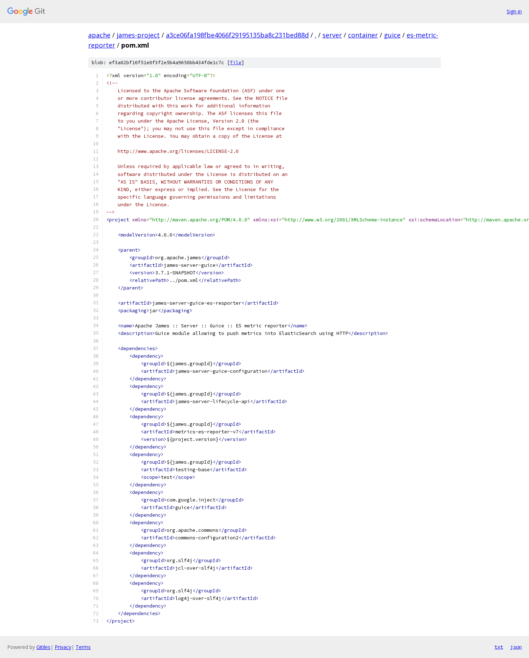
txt (498, 647)
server (332, 35)
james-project (138, 35)
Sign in (514, 11)
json (516, 647)
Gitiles (43, 647)
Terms (83, 647)
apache (99, 35)
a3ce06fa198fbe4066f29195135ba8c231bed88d (237, 35)
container (363, 35)
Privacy (63, 647)
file (235, 62)
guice (392, 35)
